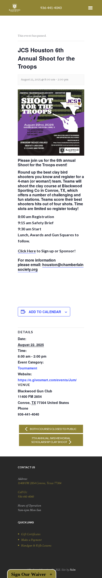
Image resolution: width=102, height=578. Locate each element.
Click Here (27, 251)
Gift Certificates (30, 534)
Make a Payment (31, 540)
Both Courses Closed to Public (52, 429)
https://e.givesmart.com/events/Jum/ (47, 379)
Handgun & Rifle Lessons (36, 545)
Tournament (27, 368)
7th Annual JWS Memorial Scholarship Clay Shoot (50, 439)
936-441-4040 (51, 8)
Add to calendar (45, 311)
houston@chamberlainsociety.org (50, 267)
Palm (72, 570)
